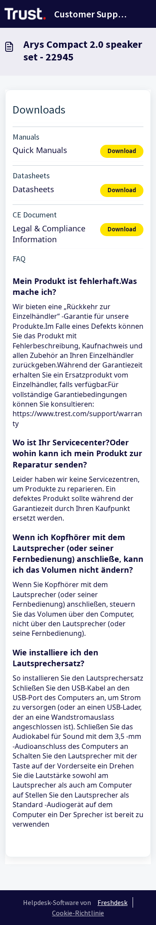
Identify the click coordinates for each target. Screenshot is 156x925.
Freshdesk (112, 902)
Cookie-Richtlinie (78, 912)
